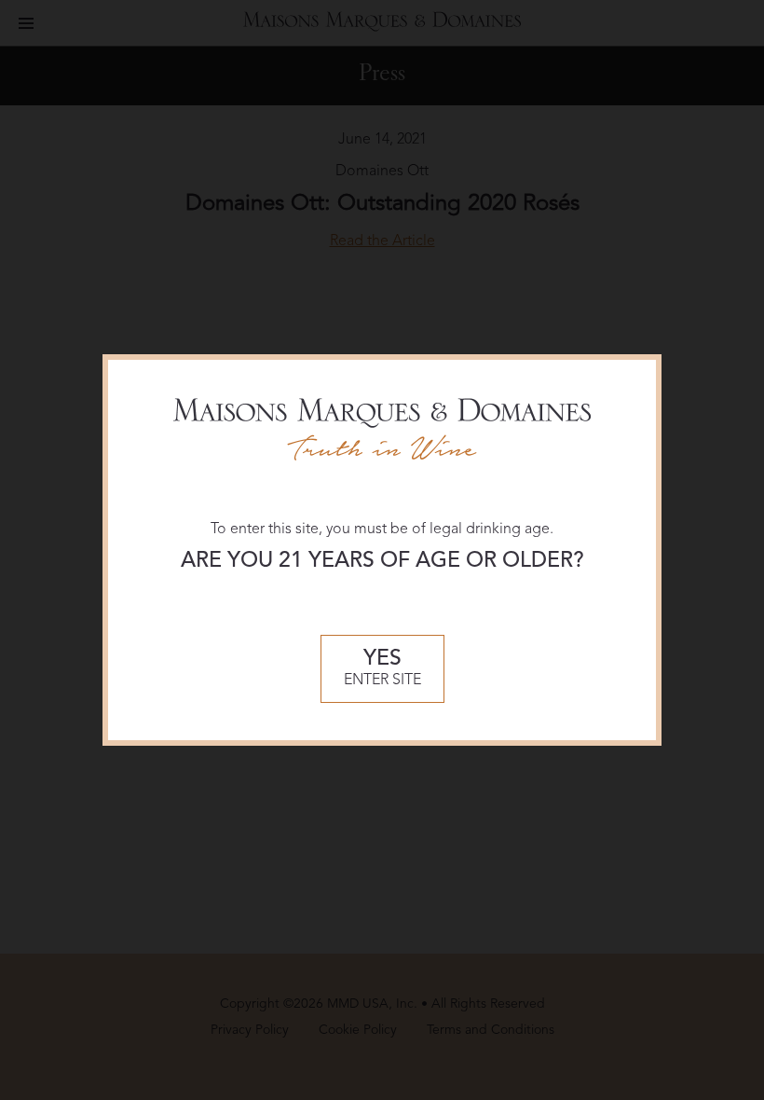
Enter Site (382, 669)
